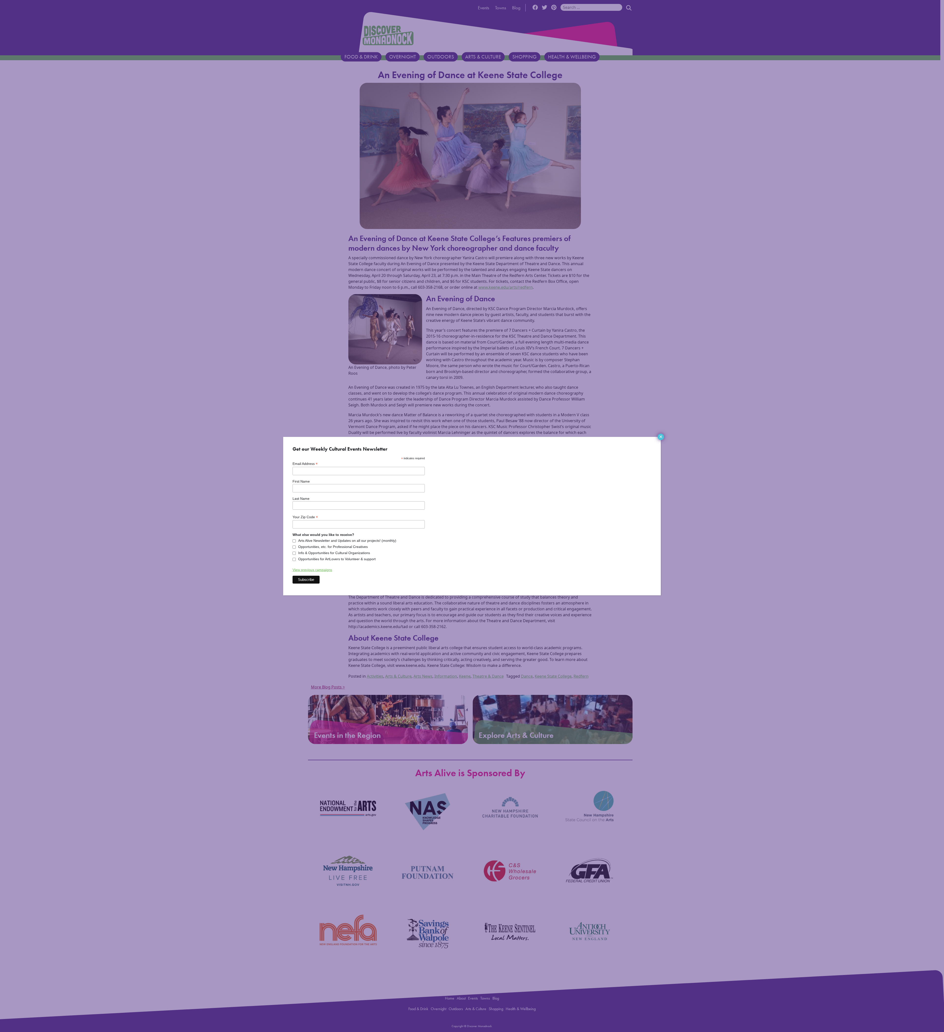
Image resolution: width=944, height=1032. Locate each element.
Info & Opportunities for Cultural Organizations (334, 553)
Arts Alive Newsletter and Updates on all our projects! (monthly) (347, 541)
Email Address (305, 463)
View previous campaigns (312, 570)
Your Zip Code (305, 517)
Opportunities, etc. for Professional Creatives (333, 547)
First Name (301, 481)
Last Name (301, 499)
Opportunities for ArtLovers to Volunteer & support (337, 559)
